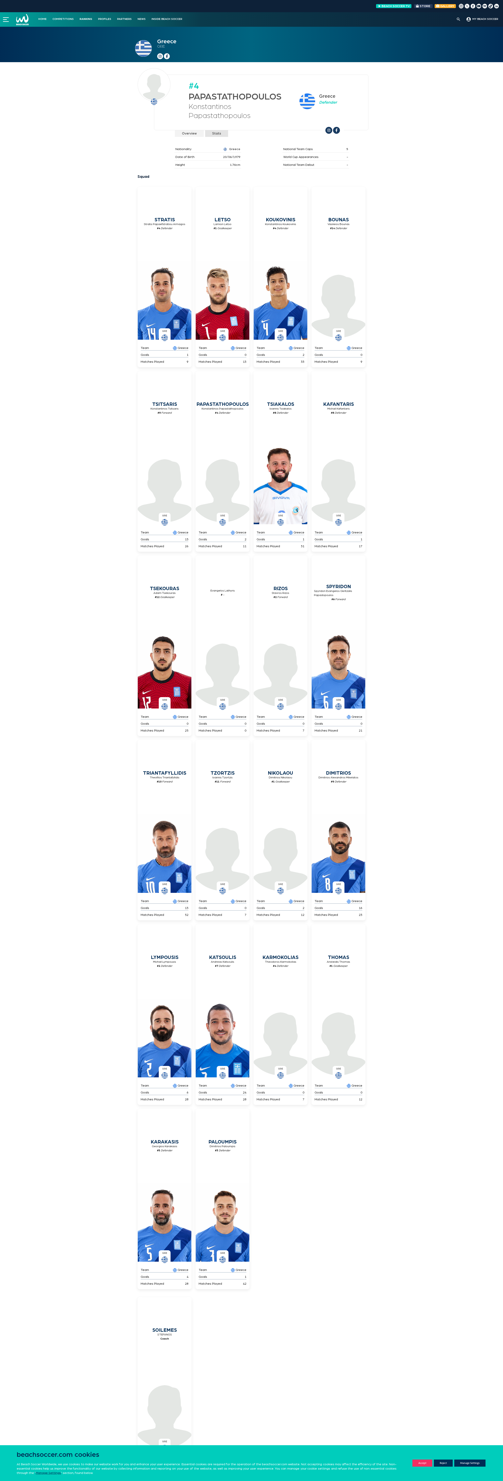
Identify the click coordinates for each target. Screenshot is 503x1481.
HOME (42, 19)
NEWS (142, 19)
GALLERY (446, 6)
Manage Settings (470, 1463)
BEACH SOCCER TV (396, 6)
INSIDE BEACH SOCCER (166, 19)
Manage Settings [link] (48, 1473)
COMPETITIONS (63, 19)
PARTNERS (124, 19)
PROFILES (104, 19)
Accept (422, 1463)
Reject (443, 1463)
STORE (425, 6)
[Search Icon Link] (458, 19)
